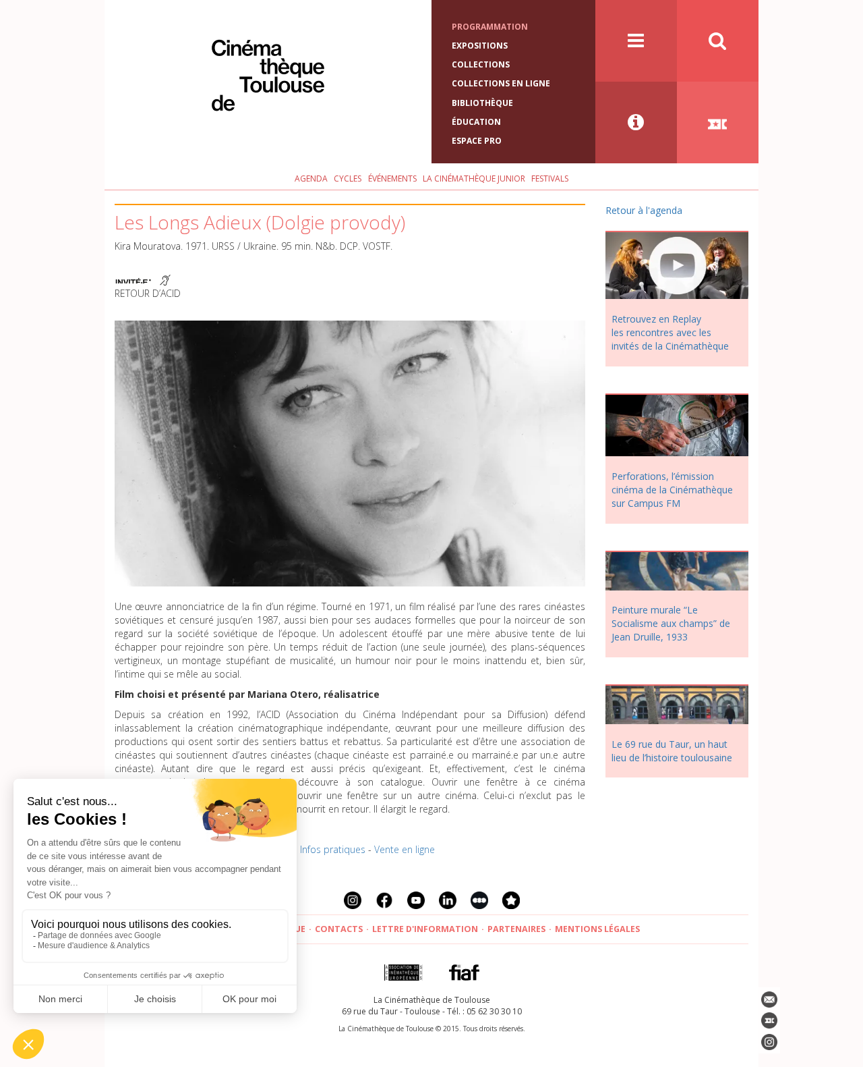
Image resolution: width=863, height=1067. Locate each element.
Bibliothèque (482, 103)
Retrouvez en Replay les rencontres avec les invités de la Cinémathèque (670, 332)
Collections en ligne (501, 83)
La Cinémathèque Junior (474, 178)
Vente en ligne (404, 849)
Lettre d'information (425, 929)
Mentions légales (597, 929)
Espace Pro (477, 140)
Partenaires (516, 929)
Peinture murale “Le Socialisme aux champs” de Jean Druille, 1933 (671, 623)
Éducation (476, 122)
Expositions (480, 45)
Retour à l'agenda (643, 210)
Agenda (311, 178)
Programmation (490, 26)
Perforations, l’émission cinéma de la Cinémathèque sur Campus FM (672, 490)
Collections (481, 64)
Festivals (549, 178)
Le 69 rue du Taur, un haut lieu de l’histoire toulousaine (672, 751)
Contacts (339, 929)
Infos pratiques (332, 849)
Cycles (347, 178)
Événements (392, 178)
